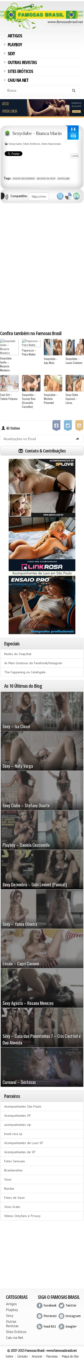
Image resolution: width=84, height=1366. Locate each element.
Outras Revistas (21, 63)
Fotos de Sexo (14, 1198)
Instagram (73, 1316)
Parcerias (52, 1356)
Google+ (71, 1326)
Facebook (50, 1305)
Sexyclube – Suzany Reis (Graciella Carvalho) (29, 401)
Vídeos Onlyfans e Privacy (22, 1216)
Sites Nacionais (51, 143)
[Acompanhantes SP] (42, 488)
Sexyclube (15, 143)
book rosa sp (13, 1134)
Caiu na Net (17, 80)
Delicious (68, 196)
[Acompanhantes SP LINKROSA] (42, 546)
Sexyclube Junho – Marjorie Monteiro (6, 364)
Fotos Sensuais (14, 1161)
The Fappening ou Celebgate (25, 672)
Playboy (14, 45)
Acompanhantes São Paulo (22, 1106)
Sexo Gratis (12, 1207)
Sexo (7, 1179)
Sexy (10, 54)
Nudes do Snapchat (17, 654)
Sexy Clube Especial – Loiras (72, 399)
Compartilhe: (18, 196)
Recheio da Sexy (46, 178)
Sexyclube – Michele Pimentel (51, 399)
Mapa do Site (70, 1356)
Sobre (9, 1356)
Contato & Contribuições (45, 451)
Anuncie (37, 1356)
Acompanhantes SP (17, 1115)
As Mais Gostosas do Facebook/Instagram (33, 663)
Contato (22, 1356)
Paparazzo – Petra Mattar (29, 352)
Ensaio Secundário (24, 178)
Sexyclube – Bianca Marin (37, 133)
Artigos (15, 36)
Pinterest (50, 1316)
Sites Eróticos (19, 72)
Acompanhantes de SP (19, 1152)
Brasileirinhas (13, 1170)
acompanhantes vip (17, 1125)
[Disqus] (42, 266)
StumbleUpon (76, 196)
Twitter (60, 196)
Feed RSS (50, 1326)
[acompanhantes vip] (42, 108)
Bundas (9, 1188)
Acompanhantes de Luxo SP (23, 1143)
